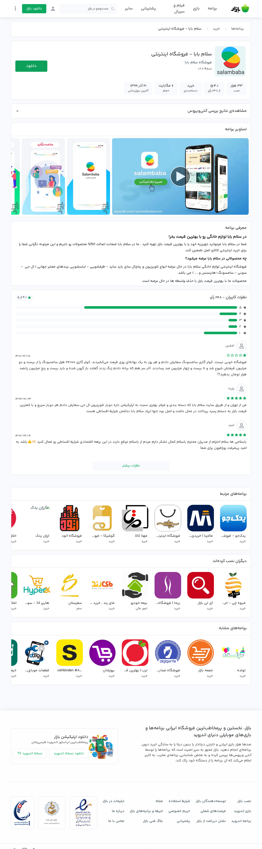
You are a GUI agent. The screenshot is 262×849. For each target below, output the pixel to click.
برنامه (212, 9)
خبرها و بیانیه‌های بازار (146, 811)
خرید (216, 29)
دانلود (31, 66)
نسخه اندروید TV (29, 753)
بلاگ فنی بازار (153, 821)
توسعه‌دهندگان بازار (211, 801)
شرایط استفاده (179, 801)
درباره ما (118, 811)
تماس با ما (116, 821)
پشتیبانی (148, 8)
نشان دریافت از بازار (211, 821)
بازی (196, 9)
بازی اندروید (242, 811)
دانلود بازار (34, 8)
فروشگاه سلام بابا (198, 62)
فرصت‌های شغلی (213, 811)
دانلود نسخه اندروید (69, 753)
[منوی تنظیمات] (15, 8)
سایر (129, 9)
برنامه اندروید (241, 821)
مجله (159, 801)
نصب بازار (244, 801)
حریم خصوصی (179, 811)
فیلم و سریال (178, 8)
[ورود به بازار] (53, 8)
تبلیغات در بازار (113, 801)
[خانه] (240, 8)
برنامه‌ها (237, 29)
